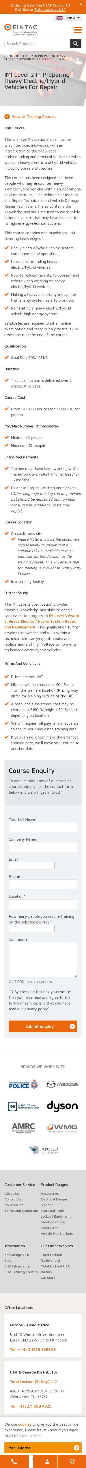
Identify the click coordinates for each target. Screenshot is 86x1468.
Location (17, 896)
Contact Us (13, 1199)
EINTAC (20, 30)
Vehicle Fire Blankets (57, 1233)
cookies (24, 1424)
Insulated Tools (52, 1211)
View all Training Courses (34, 116)
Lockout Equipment (56, 1216)
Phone (14, 876)
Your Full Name (23, 819)
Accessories (50, 1193)
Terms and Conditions (21, 1211)
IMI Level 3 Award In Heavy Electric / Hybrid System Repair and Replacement (41, 621)
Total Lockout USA (55, 1266)
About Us (11, 1193)
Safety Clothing (53, 1222)
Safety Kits (49, 1228)
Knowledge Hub (16, 1255)
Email (14, 859)
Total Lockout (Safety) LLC (33, 1381)
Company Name (22, 839)
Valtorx (46, 1272)
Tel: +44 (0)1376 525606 (33, 1349)
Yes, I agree (20, 1447)
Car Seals (48, 1278)
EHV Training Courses (21, 1272)
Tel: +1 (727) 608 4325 (30, 1406)
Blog (7, 1260)
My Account (47, 1461)
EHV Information (17, 1266)
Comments (18, 939)
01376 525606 (14, 1461)
